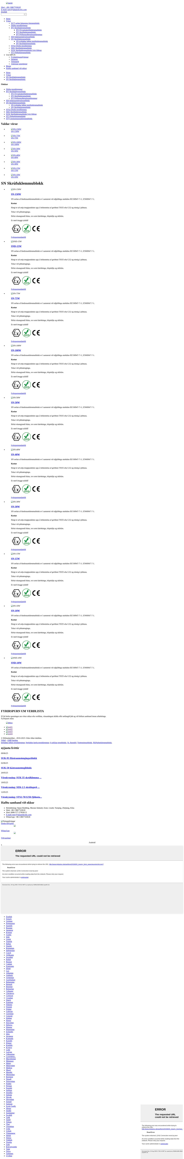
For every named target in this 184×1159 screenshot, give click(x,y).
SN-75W (14, 138)
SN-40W (14, 157)
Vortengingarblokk (84, 743)
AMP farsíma (12, 740)
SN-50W (14, 151)
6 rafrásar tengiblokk (58, 743)
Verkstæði (15, 62)
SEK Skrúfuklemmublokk (21, 48)
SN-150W (15, 131)
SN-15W (14, 170)
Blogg (8, 66)
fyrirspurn (15, 237)
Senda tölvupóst (7, 823)
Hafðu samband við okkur (16, 68)
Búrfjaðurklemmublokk (102, 743)
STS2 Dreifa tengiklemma (21, 46)
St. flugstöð (71, 743)
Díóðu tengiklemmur (19, 25)
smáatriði (22, 237)
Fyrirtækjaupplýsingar (19, 57)
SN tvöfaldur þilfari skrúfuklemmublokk (32, 41)
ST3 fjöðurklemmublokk (21, 53)
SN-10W (14, 177)
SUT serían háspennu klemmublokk (25, 23)
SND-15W (16, 246)
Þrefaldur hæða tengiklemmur (37, 743)
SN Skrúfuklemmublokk (20, 39)
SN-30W (14, 164)
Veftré (3, 740)
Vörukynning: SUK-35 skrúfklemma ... (21, 777)
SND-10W (16, 662)
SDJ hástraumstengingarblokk (23, 37)
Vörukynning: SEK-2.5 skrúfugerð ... (20, 787)
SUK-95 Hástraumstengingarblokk (19, 758)
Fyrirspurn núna (7, 718)
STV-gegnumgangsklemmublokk (19, 119)
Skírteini (14, 59)
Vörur (8, 21)
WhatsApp (5, 831)
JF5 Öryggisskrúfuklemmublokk (29, 30)
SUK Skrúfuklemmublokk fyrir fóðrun (26, 50)
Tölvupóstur (6, 838)
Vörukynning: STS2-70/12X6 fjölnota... (21, 797)
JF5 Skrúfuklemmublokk (21, 28)
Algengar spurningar (19, 64)
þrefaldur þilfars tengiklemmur (13, 743)
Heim (8, 19)
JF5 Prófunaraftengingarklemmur (29, 34)
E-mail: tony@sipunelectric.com (14, 10)
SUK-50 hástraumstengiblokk (16, 767)
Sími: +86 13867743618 (11, 7)
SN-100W (15, 144)
